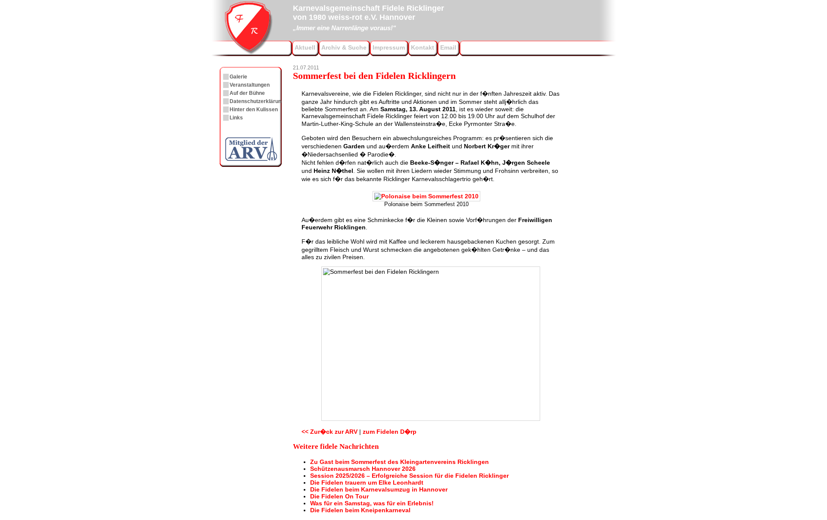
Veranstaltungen (250, 85)
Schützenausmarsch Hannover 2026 (363, 468)
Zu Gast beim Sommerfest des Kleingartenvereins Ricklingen (399, 461)
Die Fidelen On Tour (339, 496)
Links (236, 118)
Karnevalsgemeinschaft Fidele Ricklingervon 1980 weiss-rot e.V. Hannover (368, 17)
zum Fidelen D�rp (390, 431)
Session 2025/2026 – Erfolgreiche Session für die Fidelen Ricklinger (409, 475)
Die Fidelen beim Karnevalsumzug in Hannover (379, 489)
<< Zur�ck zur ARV (330, 431)
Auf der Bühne (247, 93)
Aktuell (305, 47)
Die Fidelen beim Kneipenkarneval (360, 510)
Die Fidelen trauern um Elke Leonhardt (366, 482)
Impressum (389, 47)
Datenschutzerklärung (257, 101)
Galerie (238, 77)
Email (448, 47)
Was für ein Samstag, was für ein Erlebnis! (372, 503)
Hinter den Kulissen (254, 110)
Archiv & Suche (344, 47)
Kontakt (422, 47)
